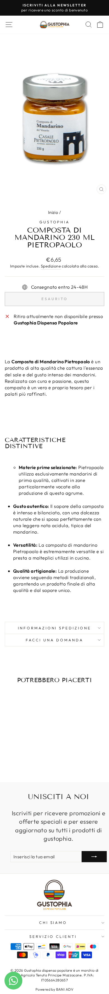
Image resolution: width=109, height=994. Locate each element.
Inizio (53, 212)
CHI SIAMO (53, 922)
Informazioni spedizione (54, 628)
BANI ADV (65, 989)
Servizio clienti (53, 936)
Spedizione (51, 266)
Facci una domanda (54, 640)
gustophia (54, 222)
